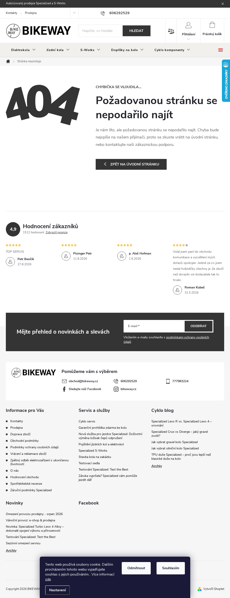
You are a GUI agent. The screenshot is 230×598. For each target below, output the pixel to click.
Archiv (156, 466)
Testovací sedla (89, 463)
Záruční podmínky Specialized (31, 490)
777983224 (180, 381)
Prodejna (31, 13)
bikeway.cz (128, 389)
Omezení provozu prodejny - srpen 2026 (34, 514)
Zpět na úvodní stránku (134, 164)
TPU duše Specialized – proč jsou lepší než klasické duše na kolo (181, 457)
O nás (14, 471)
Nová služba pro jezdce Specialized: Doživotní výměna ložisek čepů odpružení (110, 436)
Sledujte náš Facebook (85, 389)
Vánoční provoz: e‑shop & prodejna (30, 520)
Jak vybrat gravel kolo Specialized (174, 442)
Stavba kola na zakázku (95, 457)
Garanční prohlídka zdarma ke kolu (103, 428)
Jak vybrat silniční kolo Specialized (175, 448)
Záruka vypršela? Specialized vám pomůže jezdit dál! (108, 478)
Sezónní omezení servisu (23, 543)
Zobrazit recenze (57, 232)
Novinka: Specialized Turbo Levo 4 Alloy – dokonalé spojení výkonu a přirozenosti (35, 528)
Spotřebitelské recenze (26, 484)
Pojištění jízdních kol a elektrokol (101, 444)
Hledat (136, 30)
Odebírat (198, 326)
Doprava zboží (20, 434)
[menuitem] (23, 50)
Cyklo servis (87, 421)
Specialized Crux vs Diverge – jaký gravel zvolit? (179, 434)
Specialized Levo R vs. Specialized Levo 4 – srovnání (181, 423)
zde (48, 579)
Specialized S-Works (93, 450)
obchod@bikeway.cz (83, 381)
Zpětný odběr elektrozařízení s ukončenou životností (39, 462)
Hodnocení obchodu (24, 477)
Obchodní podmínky (24, 441)
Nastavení (57, 590)
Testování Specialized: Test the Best (103, 469)
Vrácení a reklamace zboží (28, 454)
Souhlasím (170, 568)
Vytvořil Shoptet (213, 589)
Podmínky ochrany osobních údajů (34, 447)
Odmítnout (136, 568)
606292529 (129, 381)
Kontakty (11, 13)
